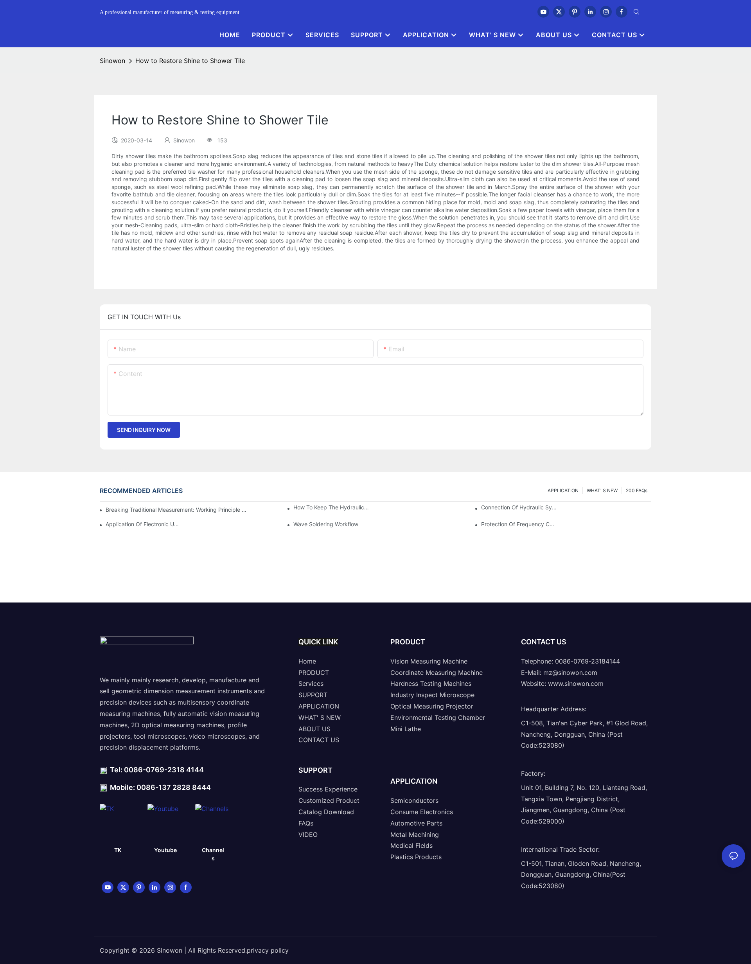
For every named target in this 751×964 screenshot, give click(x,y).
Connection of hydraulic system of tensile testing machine (519, 507)
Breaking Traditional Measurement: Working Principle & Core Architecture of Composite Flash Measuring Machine (176, 509)
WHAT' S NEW (602, 490)
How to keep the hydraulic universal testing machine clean (331, 507)
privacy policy (268, 950)
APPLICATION (563, 490)
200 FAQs (636, 490)
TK (117, 850)
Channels (213, 854)
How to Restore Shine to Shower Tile (190, 61)
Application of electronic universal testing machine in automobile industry (143, 524)
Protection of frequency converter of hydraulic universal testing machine (519, 524)
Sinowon (112, 61)
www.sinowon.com (576, 683)
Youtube (165, 850)
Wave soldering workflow (325, 524)
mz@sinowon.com (570, 672)
